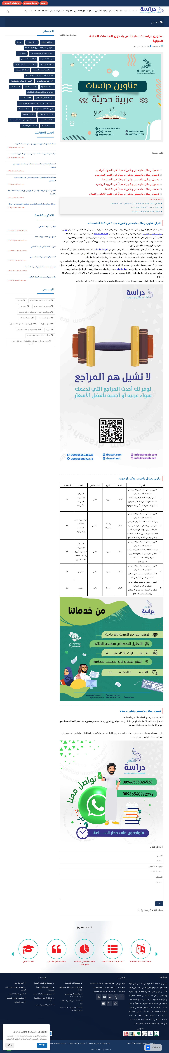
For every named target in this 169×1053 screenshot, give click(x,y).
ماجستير (20, 301)
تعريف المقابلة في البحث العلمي (43, 247)
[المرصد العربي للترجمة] (144, 1034)
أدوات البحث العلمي (28, 59)
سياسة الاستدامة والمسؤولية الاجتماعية (52, 1043)
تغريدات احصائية (28, 115)
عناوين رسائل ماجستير (42, 306)
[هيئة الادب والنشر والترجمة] (129, 1034)
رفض (9, 1045)
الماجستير (23, 306)
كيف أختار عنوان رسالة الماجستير (39, 336)
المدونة (69, 11)
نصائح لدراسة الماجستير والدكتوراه (40, 92)
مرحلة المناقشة (47, 42)
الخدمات (127, 11)
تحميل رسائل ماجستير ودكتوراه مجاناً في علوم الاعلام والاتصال (124, 193)
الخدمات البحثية (47, 126)
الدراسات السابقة (46, 59)
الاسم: (160, 856)
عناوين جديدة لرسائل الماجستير (22, 324)
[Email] (103, 1003)
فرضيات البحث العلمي (47, 227)
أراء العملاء (43, 11)
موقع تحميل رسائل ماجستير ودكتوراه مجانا (35, 312)
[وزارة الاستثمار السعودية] (156, 1034)
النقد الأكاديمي (56, 962)
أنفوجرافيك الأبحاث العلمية (43, 70)
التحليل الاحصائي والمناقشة (21, 81)
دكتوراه (48, 330)
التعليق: (159, 877)
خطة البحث (21, 53)
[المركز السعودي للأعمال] (150, 1034)
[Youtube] (98, 997)
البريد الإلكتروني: (155, 867)
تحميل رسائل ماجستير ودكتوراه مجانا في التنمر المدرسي (127, 174)
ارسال (159, 904)
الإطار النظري (32, 42)
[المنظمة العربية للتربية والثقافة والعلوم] (138, 1034)
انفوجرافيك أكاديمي (103, 11)
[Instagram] (104, 997)
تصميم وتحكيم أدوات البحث (140, 962)
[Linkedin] (110, 997)
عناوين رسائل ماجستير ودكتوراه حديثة (39, 48)
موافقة (42, 1045)
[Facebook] (122, 997)
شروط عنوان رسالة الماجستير (28, 330)
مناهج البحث (15, 87)
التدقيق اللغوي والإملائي (85, 962)
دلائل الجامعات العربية (45, 81)
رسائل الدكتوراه (26, 318)
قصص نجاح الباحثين (29, 126)
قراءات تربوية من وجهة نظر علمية (22, 120)
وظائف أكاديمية (24, 109)
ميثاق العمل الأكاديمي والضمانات (99, 1043)
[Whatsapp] (115, 1003)
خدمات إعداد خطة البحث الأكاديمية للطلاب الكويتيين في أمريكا (32, 204)
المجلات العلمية (47, 87)
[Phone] (109, 1003)
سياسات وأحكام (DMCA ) (77, 1043)
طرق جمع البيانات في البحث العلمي (42, 277)
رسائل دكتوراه (46, 324)
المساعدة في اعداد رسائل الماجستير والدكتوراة (35, 103)
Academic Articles (46, 120)
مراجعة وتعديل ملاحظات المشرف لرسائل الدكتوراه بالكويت (33, 154)
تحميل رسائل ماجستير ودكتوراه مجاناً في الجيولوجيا (130, 179)
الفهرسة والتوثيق (46, 65)
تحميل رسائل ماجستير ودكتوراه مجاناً (39, 76)
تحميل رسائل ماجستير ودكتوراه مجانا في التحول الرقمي (127, 170)
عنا (135, 11)
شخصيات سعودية (46, 115)
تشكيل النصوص (57, 11)
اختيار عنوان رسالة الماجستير (40, 301)
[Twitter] (116, 997)
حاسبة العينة (30, 11)
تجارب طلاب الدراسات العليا (25, 65)
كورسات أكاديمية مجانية (44, 98)
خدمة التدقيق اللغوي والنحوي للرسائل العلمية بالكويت (35, 144)
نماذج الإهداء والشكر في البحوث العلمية (40, 267)
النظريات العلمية (22, 70)
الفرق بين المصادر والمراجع (45, 237)
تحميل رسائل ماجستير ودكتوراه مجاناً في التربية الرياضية (127, 184)
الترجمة (19, 42)
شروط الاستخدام (96, 1050)
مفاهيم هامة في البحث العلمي (41, 53)
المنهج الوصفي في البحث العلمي (43, 257)
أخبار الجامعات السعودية (44, 109)
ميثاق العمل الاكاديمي (84, 11)
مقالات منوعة (26, 98)
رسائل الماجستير (45, 318)
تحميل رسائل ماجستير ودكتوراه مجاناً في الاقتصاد (131, 189)
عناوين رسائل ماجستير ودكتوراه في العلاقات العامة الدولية (30, 343)
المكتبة (118, 11)
